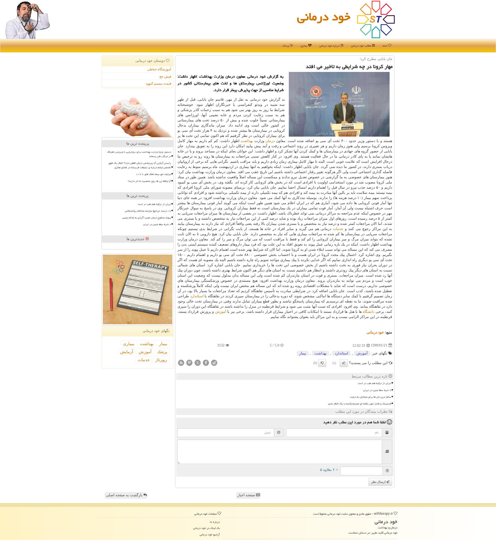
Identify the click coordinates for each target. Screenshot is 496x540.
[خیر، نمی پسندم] (322, 363)
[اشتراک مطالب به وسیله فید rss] (181, 362)
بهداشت (247, 141)
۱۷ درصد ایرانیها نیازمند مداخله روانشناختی (148, 210)
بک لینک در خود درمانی (206, 528)
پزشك (162, 352)
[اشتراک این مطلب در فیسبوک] (206, 362)
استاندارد (197, 296)
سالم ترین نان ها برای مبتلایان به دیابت (370, 397)
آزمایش (126, 352)
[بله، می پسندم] (344, 363)
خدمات (338, 229)
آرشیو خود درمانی (210, 534)
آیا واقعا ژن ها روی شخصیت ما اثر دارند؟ (149, 181)
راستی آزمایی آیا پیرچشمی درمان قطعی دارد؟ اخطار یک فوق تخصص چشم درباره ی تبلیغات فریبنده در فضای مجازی (140, 165)
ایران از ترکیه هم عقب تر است (374, 383)
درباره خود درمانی (329, 45)
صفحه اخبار (246, 495)
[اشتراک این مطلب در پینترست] (189, 362)
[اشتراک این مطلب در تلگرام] (214, 362)
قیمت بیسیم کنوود (158, 83)
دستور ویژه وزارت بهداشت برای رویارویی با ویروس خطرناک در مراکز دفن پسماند (139, 154)
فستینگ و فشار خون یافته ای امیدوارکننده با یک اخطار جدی (359, 403)
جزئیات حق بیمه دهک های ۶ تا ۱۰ (153, 174)
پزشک (286, 45)
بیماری (304, 45)
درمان (270, 141)
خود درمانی (323, 16)
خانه (385, 45)
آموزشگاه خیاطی (159, 69)
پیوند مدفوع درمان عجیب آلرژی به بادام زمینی (146, 217)
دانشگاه (368, 312)
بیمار (302, 353)
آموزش (220, 312)
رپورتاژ (161, 360)
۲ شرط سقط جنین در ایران (377, 390)
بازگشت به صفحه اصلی (124, 495)
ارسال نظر (378, 482)
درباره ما (215, 521)
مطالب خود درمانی (361, 45)
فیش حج (165, 76)
